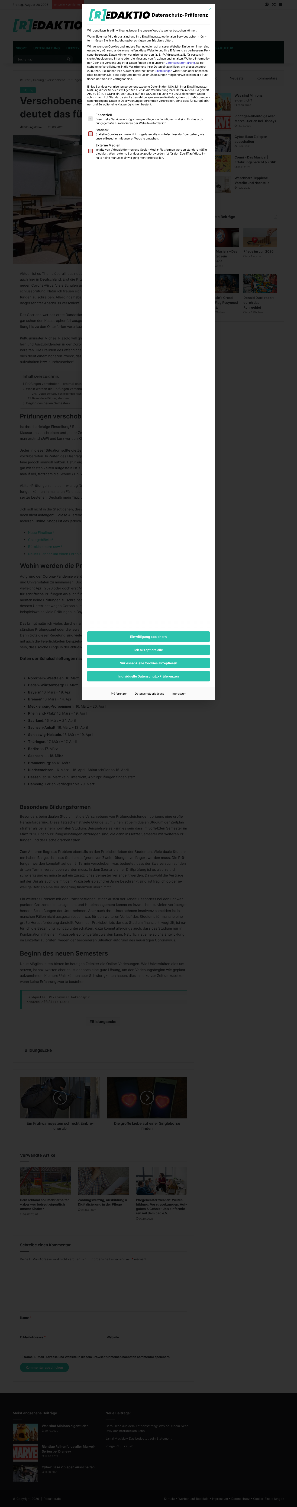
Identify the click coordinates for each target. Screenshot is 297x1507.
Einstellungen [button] (163, 71)
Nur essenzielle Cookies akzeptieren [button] (148, 663)
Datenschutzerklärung (180, 62)
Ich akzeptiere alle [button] (148, 650)
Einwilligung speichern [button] (148, 637)
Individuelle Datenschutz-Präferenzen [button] (148, 676)
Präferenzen (119, 693)
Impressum (179, 693)
